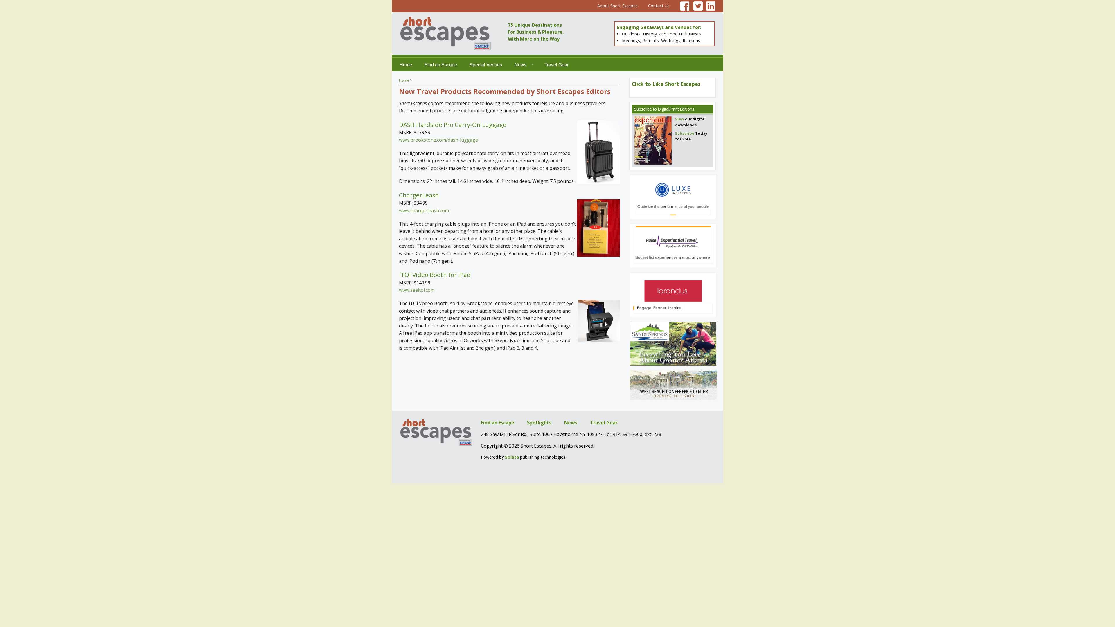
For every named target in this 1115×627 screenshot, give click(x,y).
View (679, 119)
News (520, 64)
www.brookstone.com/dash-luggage (438, 140)
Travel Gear (556, 64)
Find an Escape (441, 64)
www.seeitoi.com (417, 290)
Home (406, 64)
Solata (512, 457)
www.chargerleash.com (424, 210)
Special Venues (486, 64)
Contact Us (659, 5)
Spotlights (539, 422)
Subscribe (643, 109)
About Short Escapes (617, 5)
